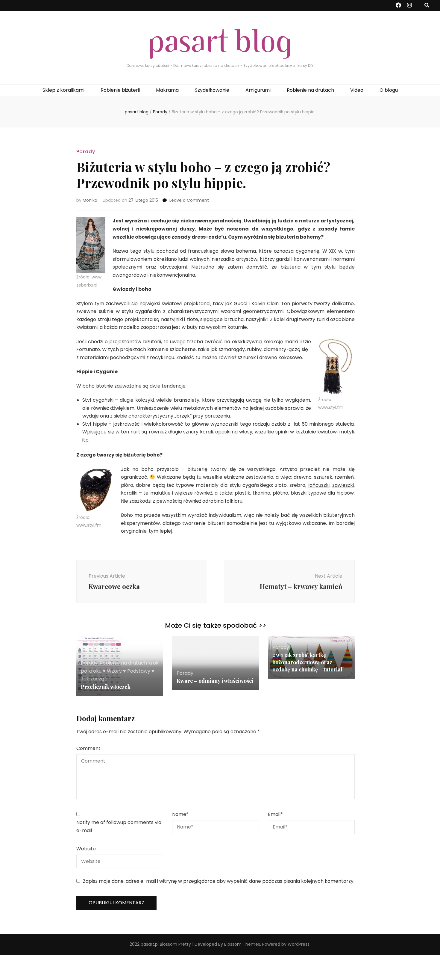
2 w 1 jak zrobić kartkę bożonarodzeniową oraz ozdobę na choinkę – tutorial (307, 662)
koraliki (129, 492)
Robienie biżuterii (120, 90)
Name (180, 814)
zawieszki (343, 485)
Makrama (167, 90)
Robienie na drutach (310, 90)
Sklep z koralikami (63, 90)
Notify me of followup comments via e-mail (118, 826)
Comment (88, 748)
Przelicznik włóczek (106, 686)
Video (356, 90)
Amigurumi (258, 90)
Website (86, 848)
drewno (303, 477)
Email (275, 814)
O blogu (389, 90)
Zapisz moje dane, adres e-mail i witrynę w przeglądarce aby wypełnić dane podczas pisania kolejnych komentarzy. (218, 881)
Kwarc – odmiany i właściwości (215, 680)
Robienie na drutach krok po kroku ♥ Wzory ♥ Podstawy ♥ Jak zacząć (120, 670)
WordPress (298, 944)
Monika (90, 200)
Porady (85, 151)
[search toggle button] (426, 5)
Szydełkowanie (212, 90)
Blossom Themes (242, 944)
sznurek (323, 477)
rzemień (344, 477)
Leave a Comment (189, 200)
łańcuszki (319, 485)
